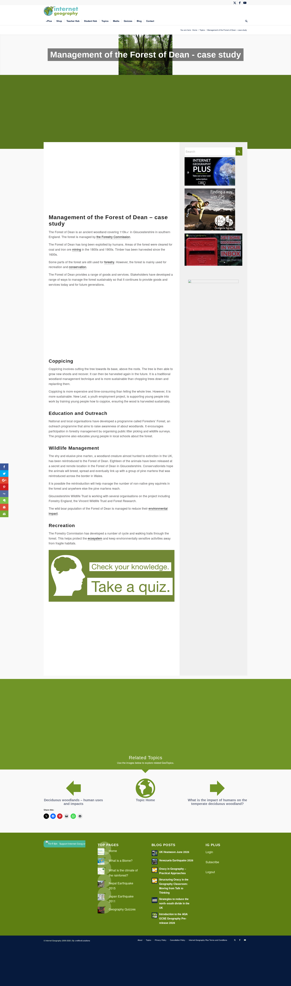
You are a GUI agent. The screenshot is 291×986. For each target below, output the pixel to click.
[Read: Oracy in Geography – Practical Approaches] (155, 870)
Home (113, 850)
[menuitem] (49, 21)
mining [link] (76, 249)
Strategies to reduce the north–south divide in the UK (174, 903)
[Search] (245, 21)
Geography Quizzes (122, 909)
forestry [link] (109, 262)
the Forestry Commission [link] (113, 236)
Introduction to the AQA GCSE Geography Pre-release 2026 (173, 918)
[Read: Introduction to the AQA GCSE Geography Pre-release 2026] (155, 915)
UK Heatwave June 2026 (174, 852)
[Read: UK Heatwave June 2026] (155, 853)
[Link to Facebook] (239, 2)
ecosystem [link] (95, 538)
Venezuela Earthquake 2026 (176, 860)
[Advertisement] (145, 114)
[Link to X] (234, 2)
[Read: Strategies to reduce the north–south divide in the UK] (155, 900)
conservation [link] (77, 267)
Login (209, 852)
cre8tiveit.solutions (82, 940)
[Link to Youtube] (244, 2)
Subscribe (212, 862)
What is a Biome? (121, 860)
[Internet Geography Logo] (61, 11)
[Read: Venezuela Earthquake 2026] (155, 862)
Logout (210, 872)
